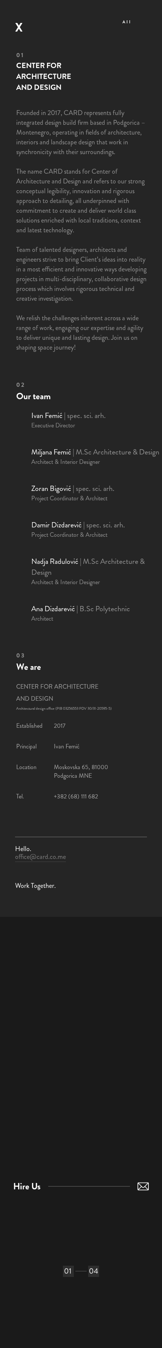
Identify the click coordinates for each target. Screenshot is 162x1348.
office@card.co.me (40, 857)
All (127, 22)
